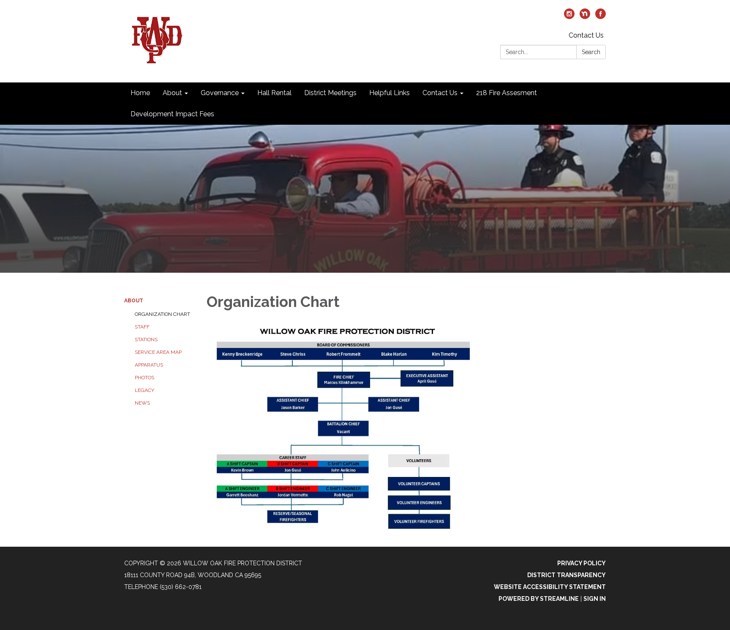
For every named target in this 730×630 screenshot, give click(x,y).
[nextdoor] (585, 17)
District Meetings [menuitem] (330, 93)
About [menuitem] (172, 93)
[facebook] (600, 17)
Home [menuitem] (140, 93)
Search (591, 52)
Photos (144, 378)
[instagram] (569, 17)
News (142, 403)
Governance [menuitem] (220, 93)
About (133, 301)
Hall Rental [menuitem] (274, 93)
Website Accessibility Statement (550, 586)
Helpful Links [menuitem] (389, 93)
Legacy (144, 390)
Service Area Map (158, 352)
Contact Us (586, 35)
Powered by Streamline (538, 598)
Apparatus (149, 365)
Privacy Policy (581, 563)
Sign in (594, 598)
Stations (146, 339)
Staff (142, 327)
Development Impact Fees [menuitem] (172, 114)
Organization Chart (162, 314)
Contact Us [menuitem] (440, 93)
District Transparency (566, 575)
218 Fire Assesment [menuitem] (506, 93)
